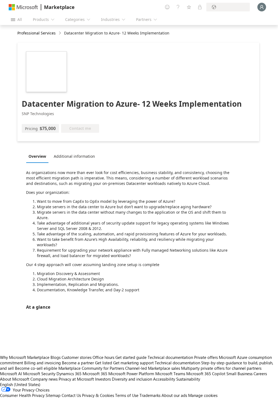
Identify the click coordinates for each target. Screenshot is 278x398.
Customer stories (76, 357)
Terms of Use (126, 395)
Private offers (206, 357)
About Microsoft (14, 379)
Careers (260, 373)
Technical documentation (170, 357)
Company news (44, 379)
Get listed (103, 362)
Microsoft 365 (95, 373)
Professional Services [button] (36, 33)
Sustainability (188, 379)
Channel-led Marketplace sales (152, 368)
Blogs (55, 357)
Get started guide (131, 357)
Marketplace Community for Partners (91, 368)
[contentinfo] (60, 33)
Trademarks (150, 395)
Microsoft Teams (170, 373)
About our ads (174, 395)
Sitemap (53, 395)
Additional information (74, 156)
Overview (37, 156)
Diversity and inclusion (132, 379)
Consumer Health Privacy (22, 395)
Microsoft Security (39, 373)
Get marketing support (133, 362)
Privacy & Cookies (98, 395)
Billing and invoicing (42, 362)
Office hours (103, 357)
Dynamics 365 (68, 373)
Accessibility (164, 379)
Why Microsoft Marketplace (24, 357)
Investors (103, 379)
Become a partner (78, 362)
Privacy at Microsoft (76, 379)
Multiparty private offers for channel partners (221, 368)
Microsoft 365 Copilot (205, 373)
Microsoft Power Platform (131, 373)
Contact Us (71, 395)
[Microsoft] (23, 7)
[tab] (38, 156)
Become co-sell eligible (36, 368)
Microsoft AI (11, 373)
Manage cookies (202, 395)
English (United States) (20, 384)
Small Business (239, 373)
